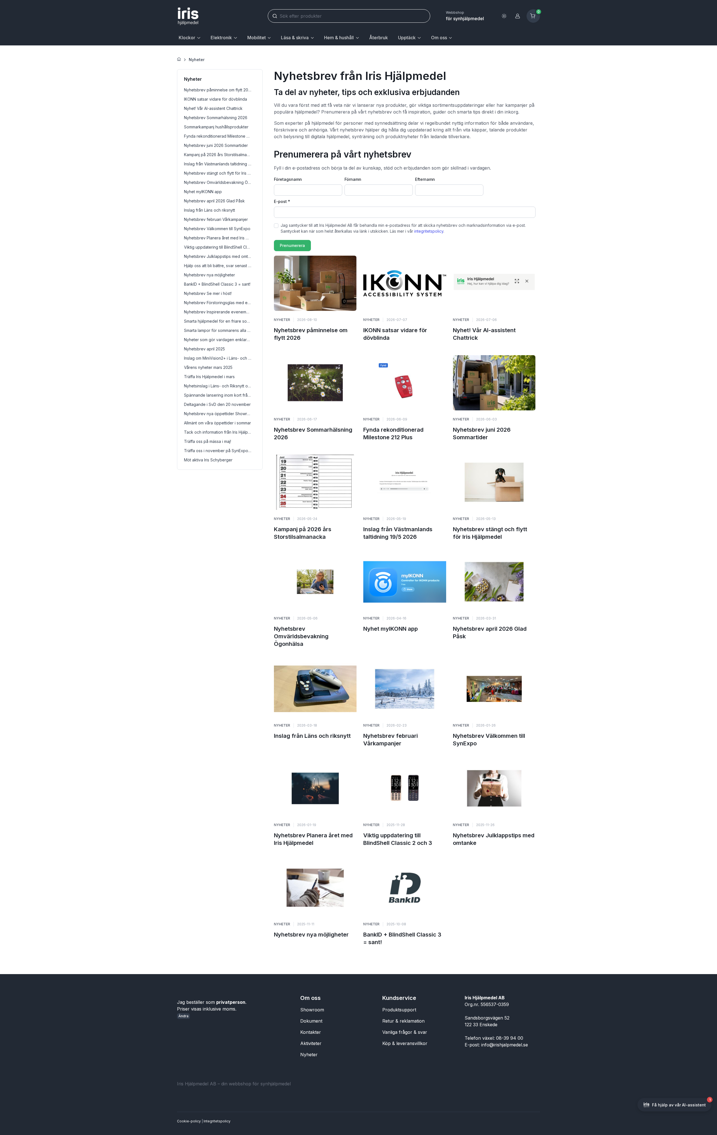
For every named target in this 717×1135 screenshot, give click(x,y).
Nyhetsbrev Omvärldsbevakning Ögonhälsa (301, 636)
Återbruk (378, 37)
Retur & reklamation (403, 1021)
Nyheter (196, 59)
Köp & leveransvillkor (404, 1043)
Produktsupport (399, 1010)
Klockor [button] (187, 37)
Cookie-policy (189, 1121)
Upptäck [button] (407, 37)
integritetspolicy (428, 231)
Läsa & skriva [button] (295, 37)
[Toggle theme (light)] (504, 16)
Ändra (183, 1016)
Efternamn (425, 179)
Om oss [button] (439, 37)
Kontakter (310, 1032)
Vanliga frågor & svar (404, 1032)
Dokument (311, 1021)
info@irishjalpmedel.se (504, 1045)
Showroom (312, 1010)
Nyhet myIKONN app (390, 628)
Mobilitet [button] (256, 37)
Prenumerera (292, 245)
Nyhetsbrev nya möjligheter (311, 934)
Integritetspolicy (217, 1121)
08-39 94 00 (509, 1038)
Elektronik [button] (221, 37)
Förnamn (352, 179)
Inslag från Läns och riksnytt (312, 735)
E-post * (282, 201)
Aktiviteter (311, 1043)
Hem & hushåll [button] (339, 37)
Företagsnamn (288, 179)
